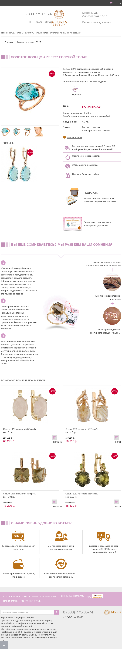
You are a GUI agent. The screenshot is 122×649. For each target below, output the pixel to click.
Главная (9, 42)
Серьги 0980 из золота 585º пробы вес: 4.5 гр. (81, 431)
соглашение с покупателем (20, 596)
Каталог (21, 42)
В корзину (55, 438)
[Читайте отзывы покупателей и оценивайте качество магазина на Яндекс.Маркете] (97, 596)
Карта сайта (7, 617)
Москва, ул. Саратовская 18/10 (94, 14)
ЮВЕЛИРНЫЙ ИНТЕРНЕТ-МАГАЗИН (24, 2)
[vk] (89, 596)
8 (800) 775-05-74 (78, 612)
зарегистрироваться (87, 116)
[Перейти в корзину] (112, 3)
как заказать (48, 596)
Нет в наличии (74, 137)
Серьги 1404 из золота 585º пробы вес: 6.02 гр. (19, 495)
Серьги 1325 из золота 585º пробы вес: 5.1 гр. (19, 431)
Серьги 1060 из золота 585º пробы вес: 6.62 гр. (81, 495)
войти (106, 116)
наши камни (10, 601)
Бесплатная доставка (96, 22)
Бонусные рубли (31, 601)
